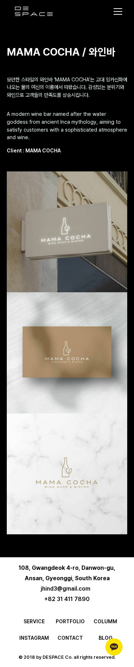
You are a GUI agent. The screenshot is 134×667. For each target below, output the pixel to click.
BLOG (106, 638)
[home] (34, 11)
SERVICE (34, 621)
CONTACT (70, 638)
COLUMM (105, 621)
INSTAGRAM (34, 638)
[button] (115, 11)
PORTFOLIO (70, 621)
